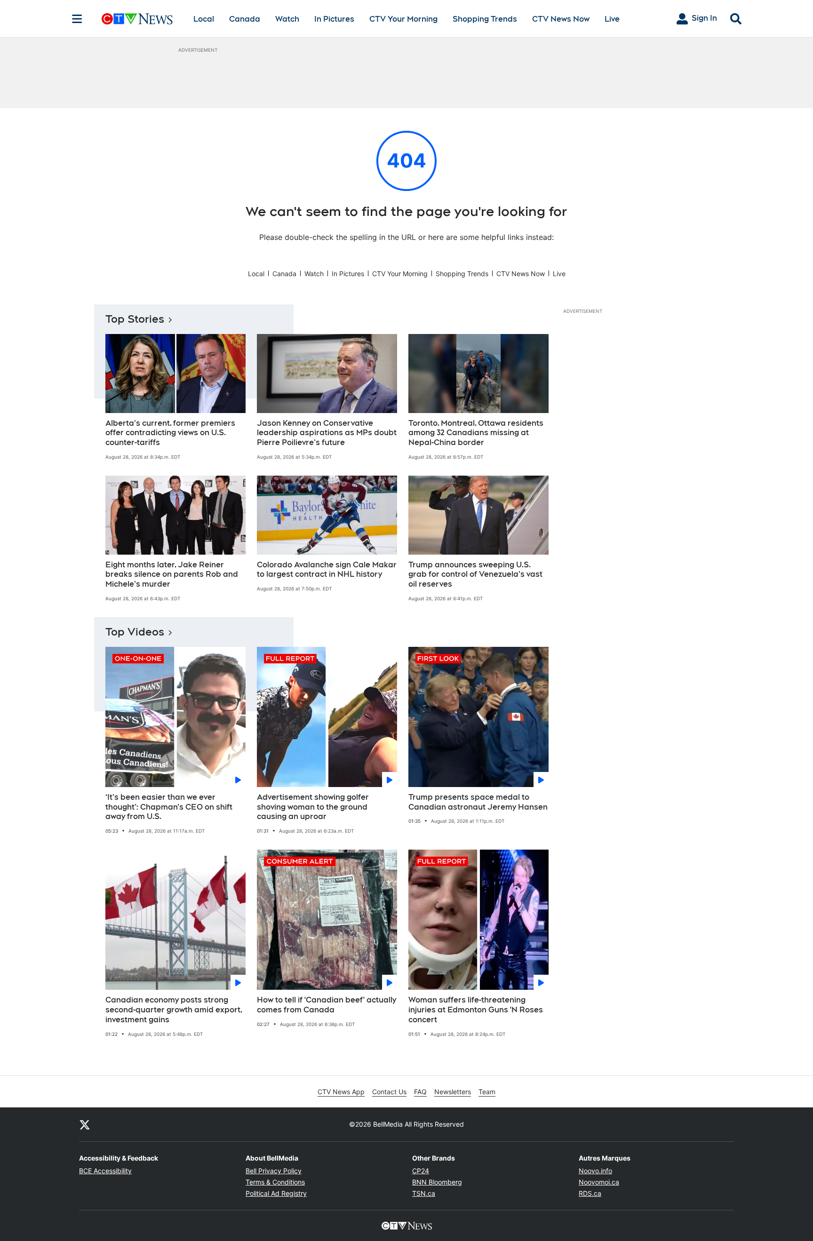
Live (612, 19)
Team (486, 1092)
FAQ (420, 1092)
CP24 (420, 1171)
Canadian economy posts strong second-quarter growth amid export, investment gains (173, 1009)
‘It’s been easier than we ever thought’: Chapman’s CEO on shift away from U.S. (168, 807)
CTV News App (341, 1092)
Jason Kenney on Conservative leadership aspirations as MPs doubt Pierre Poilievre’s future (327, 433)
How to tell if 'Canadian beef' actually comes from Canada (326, 1004)
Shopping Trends (485, 19)
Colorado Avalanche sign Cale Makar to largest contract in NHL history (327, 569)
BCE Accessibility (105, 1171)
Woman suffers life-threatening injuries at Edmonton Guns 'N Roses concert (475, 1009)
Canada (244, 19)
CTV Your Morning (403, 19)
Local (203, 19)
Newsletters (452, 1092)
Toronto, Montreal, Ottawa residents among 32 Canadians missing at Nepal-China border (475, 433)
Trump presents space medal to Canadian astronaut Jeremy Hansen (478, 802)
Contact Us (389, 1092)
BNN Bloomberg (437, 1182)
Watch (287, 19)
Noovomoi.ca (599, 1182)
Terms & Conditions (275, 1182)
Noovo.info (595, 1171)
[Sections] (77, 18)
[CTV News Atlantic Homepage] (137, 18)
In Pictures (334, 19)
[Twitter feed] (84, 1124)
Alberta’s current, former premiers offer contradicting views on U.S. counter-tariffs (170, 433)
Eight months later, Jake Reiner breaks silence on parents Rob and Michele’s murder (171, 574)
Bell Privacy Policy (274, 1171)
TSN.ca (423, 1193)
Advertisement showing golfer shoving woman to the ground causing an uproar (313, 807)
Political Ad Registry (276, 1193)
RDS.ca (590, 1193)
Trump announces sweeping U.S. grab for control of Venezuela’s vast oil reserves (475, 574)
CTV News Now (561, 19)
